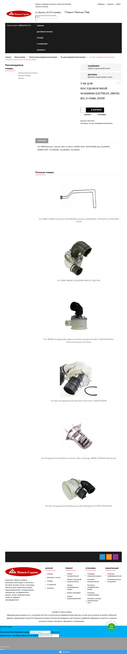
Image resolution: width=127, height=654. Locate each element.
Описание (41, 141)
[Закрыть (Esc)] (1, 646)
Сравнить (87, 115)
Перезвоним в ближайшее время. (14, 632)
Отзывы (50, 581)
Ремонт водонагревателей (74, 598)
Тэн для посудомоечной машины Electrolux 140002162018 (79, 401)
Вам (11, 632)
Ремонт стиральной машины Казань (74, 581)
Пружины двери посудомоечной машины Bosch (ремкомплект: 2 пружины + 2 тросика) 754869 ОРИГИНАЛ (120, 83)
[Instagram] (115, 557)
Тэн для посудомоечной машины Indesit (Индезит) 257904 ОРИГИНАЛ (78, 506)
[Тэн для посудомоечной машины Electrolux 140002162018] (78, 378)
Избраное (101, 4)
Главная (8, 57)
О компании (51, 585)
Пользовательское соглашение (114, 581)
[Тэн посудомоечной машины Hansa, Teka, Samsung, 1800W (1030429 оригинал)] (78, 437)
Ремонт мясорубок (74, 593)
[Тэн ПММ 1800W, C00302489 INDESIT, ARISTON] (78, 258)
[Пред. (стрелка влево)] (1, 649)
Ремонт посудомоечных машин (73, 587)
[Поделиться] (3, 646)
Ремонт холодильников (73, 575)
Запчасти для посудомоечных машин (43, 57)
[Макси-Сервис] (19, 14)
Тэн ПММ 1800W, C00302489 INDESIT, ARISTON (78, 280)
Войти (118, 4)
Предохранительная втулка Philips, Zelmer (28, 76)
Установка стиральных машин (94, 575)
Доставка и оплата (54, 578)
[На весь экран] (6, 646)
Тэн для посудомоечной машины (73, 57)
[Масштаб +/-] (8, 646)
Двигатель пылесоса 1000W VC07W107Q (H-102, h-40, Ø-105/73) (117, 83)
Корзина (110, 4)
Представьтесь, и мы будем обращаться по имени (19, 636)
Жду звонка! (55, 632)
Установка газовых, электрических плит (94, 601)
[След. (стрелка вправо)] (3, 649)
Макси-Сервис (20, 57)
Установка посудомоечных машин (93, 587)
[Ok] (109, 557)
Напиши (66, 652)
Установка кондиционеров (93, 594)
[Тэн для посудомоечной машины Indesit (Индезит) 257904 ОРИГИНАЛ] (78, 489)
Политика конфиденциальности (114, 575)
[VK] (102, 557)
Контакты (50, 588)
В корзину (96, 110)
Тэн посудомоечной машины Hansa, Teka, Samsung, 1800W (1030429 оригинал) (78, 458)
